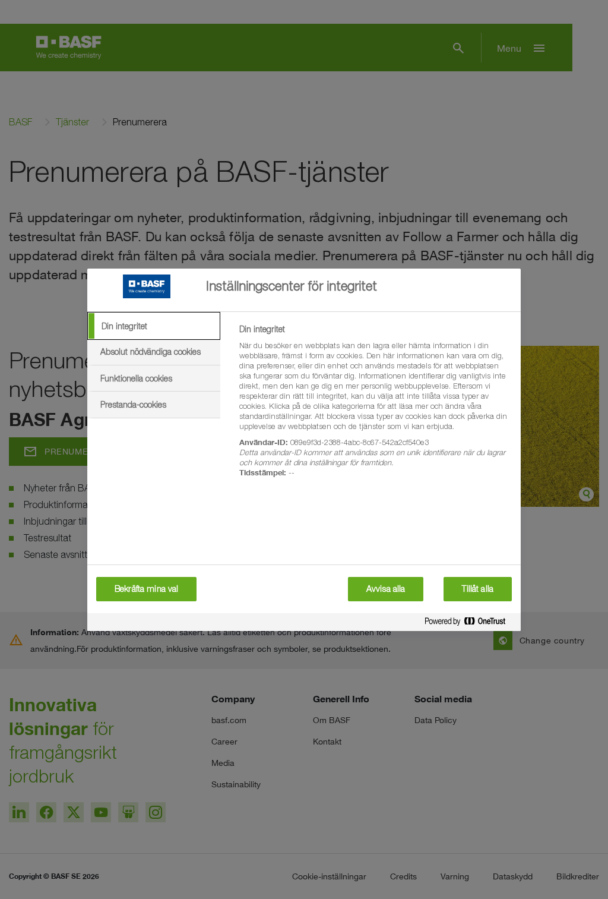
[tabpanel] (375, 407)
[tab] (153, 326)
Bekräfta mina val (146, 588)
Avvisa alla (386, 588)
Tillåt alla (477, 588)
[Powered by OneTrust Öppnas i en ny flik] (470, 623)
